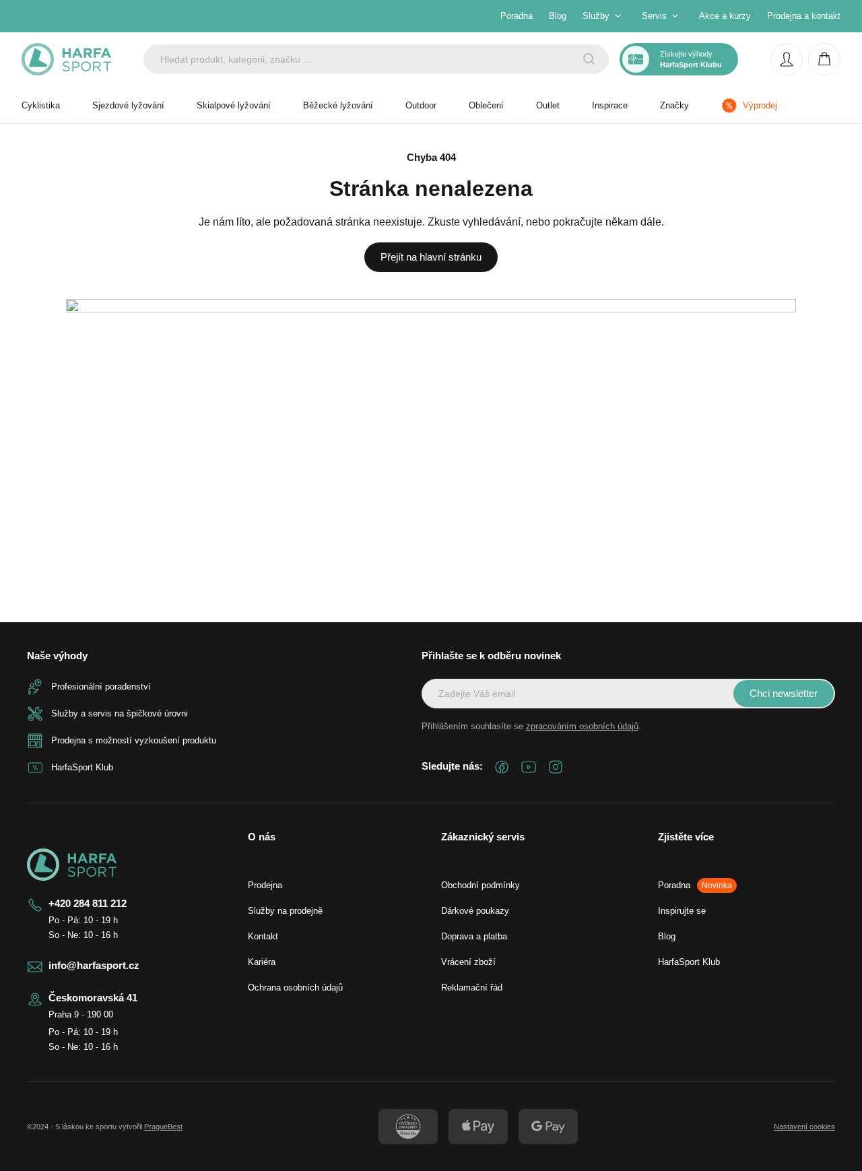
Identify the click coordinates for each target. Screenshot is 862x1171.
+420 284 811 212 (87, 903)
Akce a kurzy (725, 16)
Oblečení (486, 105)
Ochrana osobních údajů (295, 987)
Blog (557, 16)
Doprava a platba (474, 936)
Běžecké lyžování (338, 105)
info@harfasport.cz (93, 965)
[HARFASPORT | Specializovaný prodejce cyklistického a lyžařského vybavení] (66, 59)
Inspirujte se (682, 911)
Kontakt (263, 936)
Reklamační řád (471, 987)
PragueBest (163, 1127)
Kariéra (261, 962)
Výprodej (760, 105)
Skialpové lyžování (234, 105)
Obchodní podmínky (480, 885)
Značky (674, 105)
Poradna (516, 16)
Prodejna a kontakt (803, 16)
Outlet (548, 105)
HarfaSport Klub (689, 962)
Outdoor (420, 105)
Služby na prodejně (285, 911)
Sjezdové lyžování (128, 105)
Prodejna (265, 885)
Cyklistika (41, 105)
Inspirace (610, 105)
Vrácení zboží (468, 962)
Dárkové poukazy (475, 911)
